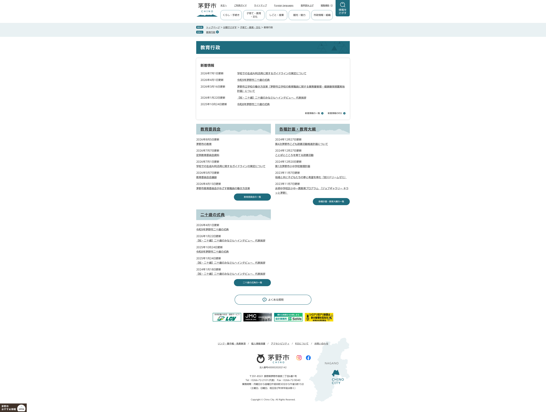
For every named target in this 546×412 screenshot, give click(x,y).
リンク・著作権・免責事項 (232, 343)
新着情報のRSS (335, 113)
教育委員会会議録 (206, 177)
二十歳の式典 (212, 215)
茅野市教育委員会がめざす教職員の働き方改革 (223, 188)
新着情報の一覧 (312, 113)
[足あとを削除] (217, 32)
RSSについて (302, 343)
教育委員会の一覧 (252, 197)
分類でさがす (230, 27)
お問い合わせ (321, 343)
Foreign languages (283, 5)
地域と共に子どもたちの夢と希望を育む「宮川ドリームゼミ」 (311, 177)
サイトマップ (260, 5)
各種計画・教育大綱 (297, 129)
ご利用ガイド (240, 5)
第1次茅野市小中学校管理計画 (292, 166)
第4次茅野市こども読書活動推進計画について (301, 144)
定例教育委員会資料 (207, 155)
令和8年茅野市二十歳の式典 (253, 104)
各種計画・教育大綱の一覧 (331, 201)
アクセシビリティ (280, 343)
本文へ (223, 5)
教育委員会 (210, 129)
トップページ (213, 27)
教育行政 (210, 32)
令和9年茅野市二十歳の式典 (253, 80)
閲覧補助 (325, 5)
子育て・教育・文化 (250, 27)
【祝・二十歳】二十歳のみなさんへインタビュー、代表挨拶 (271, 97)
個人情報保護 (258, 343)
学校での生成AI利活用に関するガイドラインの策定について (271, 73)
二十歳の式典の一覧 (252, 282)
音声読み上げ (307, 5)
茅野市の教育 (204, 144)
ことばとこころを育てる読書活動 (294, 155)
